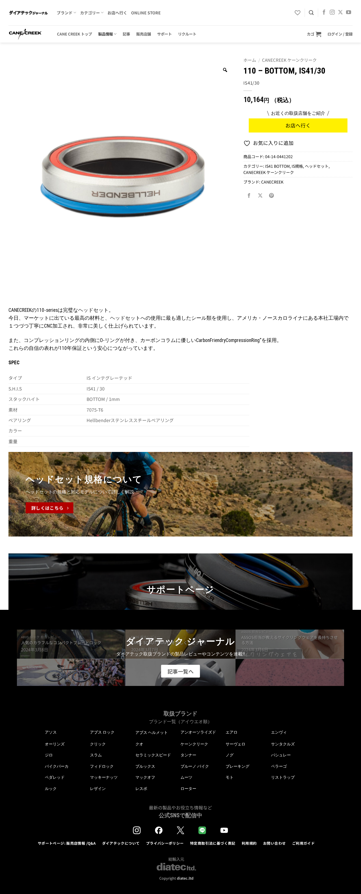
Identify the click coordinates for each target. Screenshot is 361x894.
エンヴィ (279, 732)
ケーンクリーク (194, 744)
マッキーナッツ (104, 777)
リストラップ (283, 777)
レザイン (98, 788)
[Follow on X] (340, 13)
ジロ (49, 755)
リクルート (187, 34)
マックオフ (145, 777)
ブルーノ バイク (194, 766)
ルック (51, 788)
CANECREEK (272, 182)
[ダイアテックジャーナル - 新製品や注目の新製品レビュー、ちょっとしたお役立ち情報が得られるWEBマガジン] (28, 13)
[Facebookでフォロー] (324, 13)
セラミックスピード (153, 755)
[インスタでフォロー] (332, 13)
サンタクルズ (283, 744)
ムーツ (186, 777)
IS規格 (297, 166)
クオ (139, 744)
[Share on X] (260, 195)
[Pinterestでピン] (272, 195)
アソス (51, 732)
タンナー (188, 755)
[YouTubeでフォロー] (348, 13)
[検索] (311, 12)
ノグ (230, 755)
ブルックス (145, 766)
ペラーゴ (279, 766)
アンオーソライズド (198, 732)
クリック (98, 744)
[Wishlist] (297, 12)
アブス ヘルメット (151, 732)
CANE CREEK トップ (74, 34)
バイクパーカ (57, 766)
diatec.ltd (185, 878)
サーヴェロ (235, 744)
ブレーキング (237, 766)
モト (230, 777)
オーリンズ (55, 744)
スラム (96, 755)
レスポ (141, 788)
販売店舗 (143, 34)
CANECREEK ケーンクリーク (289, 60)
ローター (188, 788)
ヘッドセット (317, 166)
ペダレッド (55, 777)
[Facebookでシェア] (249, 195)
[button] (314, 34)
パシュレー (281, 755)
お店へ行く (117, 13)
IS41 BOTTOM (277, 166)
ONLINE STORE (146, 13)
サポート (164, 34)
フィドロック (102, 766)
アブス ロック (102, 732)
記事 (126, 34)
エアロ (231, 732)
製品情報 (105, 34)
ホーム (249, 60)
